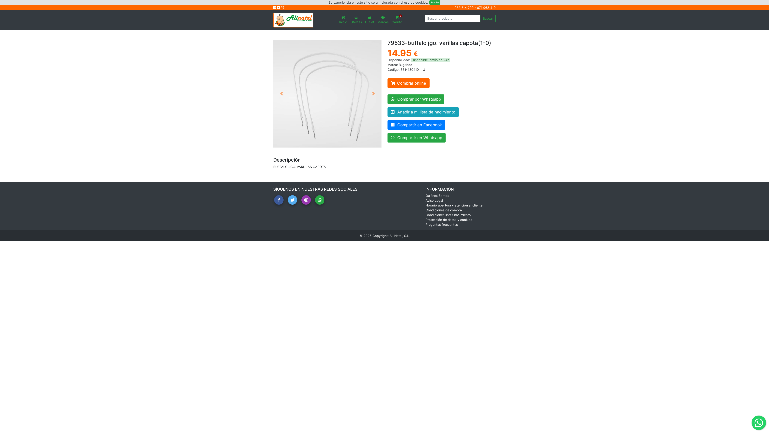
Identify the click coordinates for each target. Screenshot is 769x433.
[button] (281, 94)
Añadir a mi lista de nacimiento (425, 112)
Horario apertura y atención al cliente (454, 205)
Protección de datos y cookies (449, 220)
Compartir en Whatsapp (419, 137)
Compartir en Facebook (419, 124)
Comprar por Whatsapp (418, 99)
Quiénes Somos (437, 196)
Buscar (488, 18)
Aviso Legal (434, 200)
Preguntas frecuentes (442, 225)
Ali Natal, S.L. (400, 236)
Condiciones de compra (444, 210)
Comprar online (411, 83)
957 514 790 (464, 8)
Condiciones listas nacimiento (448, 215)
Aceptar (435, 2)
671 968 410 (486, 8)
